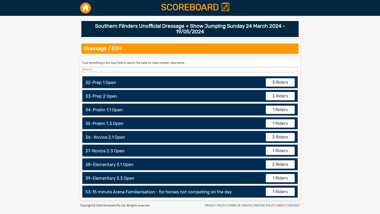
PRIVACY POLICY (215, 205)
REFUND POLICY (264, 205)
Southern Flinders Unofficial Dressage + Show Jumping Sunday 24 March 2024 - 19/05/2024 (190, 29)
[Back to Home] (85, 7)
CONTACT (294, 205)
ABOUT (281, 205)
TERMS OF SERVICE (240, 205)
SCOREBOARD (191, 7)
